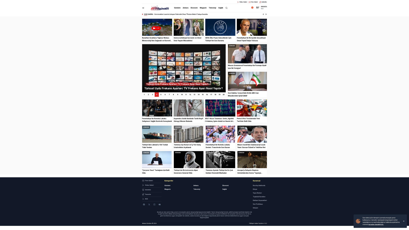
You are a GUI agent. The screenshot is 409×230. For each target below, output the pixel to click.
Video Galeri (243, 2)
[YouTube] (159, 205)
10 (182, 94)
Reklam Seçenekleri (260, 200)
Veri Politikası (258, 204)
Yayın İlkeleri (257, 193)
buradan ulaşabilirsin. (376, 224)
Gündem (177, 8)
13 (194, 94)
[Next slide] (263, 30)
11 (186, 94)
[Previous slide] (145, 30)
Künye (255, 189)
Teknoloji (212, 8)
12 (190, 94)
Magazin (203, 8)
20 (223, 94)
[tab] (203, 121)
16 (207, 94)
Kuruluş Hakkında (259, 185)
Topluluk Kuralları (259, 197)
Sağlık (220, 8)
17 (211, 94)
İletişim (255, 208)
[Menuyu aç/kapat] (143, 8)
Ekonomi (194, 8)
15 (203, 94)
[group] (196, 68)
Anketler (264, 2)
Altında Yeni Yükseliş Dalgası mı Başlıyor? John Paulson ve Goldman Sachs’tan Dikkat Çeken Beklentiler (190, 14)
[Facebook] (144, 205)
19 (219, 94)
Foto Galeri (254, 2)
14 (198, 94)
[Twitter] (149, 205)
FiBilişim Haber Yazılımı (256, 223)
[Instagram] (154, 205)
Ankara (185, 8)
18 (215, 94)
